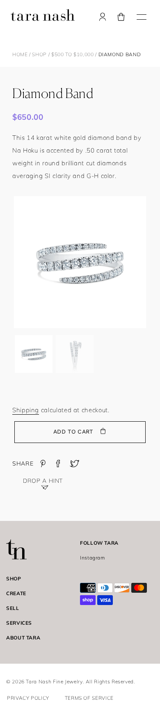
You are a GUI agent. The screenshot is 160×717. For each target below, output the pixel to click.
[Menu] (141, 16)
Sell (12, 608)
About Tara (23, 638)
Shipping (25, 410)
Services (19, 623)
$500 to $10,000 (73, 54)
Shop (39, 54)
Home (20, 54)
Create (16, 593)
